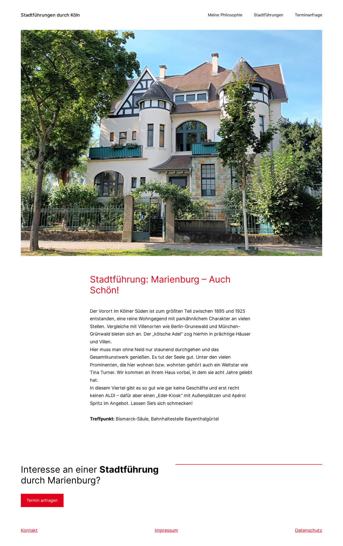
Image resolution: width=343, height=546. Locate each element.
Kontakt (29, 530)
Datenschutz (308, 530)
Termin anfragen (42, 500)
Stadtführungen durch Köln (50, 15)
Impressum (166, 530)
